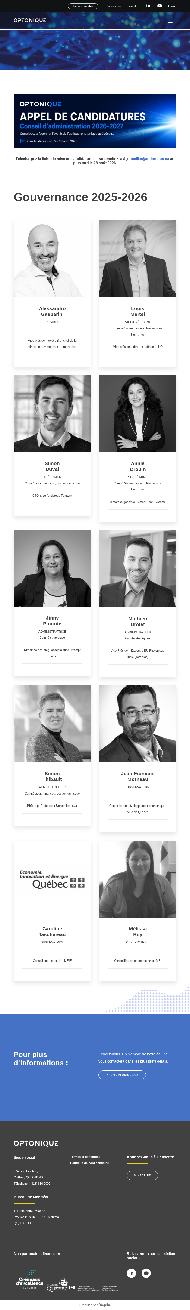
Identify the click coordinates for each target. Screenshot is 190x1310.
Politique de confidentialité (89, 1163)
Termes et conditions (85, 1157)
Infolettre (133, 6)
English (172, 6)
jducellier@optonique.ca (147, 159)
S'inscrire (142, 1175)
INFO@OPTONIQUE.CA (122, 1074)
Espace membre (83, 6)
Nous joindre (114, 6)
